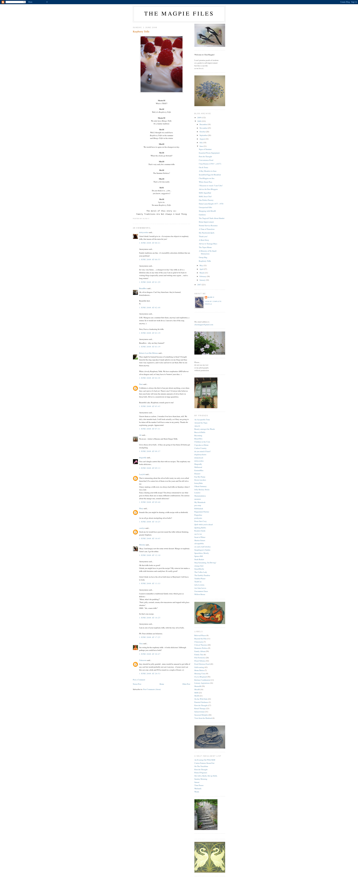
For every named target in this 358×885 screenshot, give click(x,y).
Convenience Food (206, 160)
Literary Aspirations (201, 683)
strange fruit (198, 566)
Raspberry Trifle (141, 31)
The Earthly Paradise (202, 575)
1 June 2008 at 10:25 (149, 521)
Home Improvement (206, 222)
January (203, 280)
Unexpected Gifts (205, 207)
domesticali (198, 457)
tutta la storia (199, 585)
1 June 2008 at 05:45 (149, 406)
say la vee (198, 534)
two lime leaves (200, 588)
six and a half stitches (202, 546)
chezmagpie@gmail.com (203, 324)
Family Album (199, 651)
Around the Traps (200, 422)
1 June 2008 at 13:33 (149, 583)
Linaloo (197, 492)
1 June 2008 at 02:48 (149, 307)
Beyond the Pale (200, 638)
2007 (199, 284)
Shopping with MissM (207, 211)
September (204, 135)
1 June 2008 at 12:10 (149, 555)
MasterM (197, 686)
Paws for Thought (205, 156)
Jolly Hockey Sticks (201, 489)
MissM (197, 689)
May (201, 265)
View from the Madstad (203, 718)
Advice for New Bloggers (208, 189)
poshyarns (198, 518)
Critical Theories (200, 645)
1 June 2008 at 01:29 (149, 282)
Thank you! (203, 236)
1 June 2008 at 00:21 (149, 243)
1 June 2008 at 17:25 (149, 637)
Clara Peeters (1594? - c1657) (210, 163)
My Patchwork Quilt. (207, 232)
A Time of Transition (207, 229)
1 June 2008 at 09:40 (149, 502)
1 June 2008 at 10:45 (149, 538)
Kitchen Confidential (202, 680)
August (202, 139)
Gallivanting (199, 667)
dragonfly (142, 457)
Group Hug (203, 257)
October (203, 131)
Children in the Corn (202, 441)
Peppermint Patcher (201, 511)
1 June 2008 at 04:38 (149, 378)
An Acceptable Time (202, 419)
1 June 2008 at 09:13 (149, 468)
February (203, 276)
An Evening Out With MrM (204, 760)
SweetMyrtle (199, 569)
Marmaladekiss (200, 496)
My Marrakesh (199, 502)
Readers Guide (199, 530)
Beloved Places (200, 635)
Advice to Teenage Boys (208, 243)
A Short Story (204, 240)
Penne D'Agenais (200, 772)
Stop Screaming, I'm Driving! (205, 562)
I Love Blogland (200, 676)
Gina (141, 643)
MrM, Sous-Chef (205, 196)
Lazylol (142, 474)
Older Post (186, 684)
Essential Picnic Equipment (209, 153)
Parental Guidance (201, 702)
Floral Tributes (199, 661)
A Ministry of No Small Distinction (207, 252)
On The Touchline (201, 766)
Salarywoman (199, 711)
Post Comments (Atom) (152, 689)
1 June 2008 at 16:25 (149, 617)
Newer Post (137, 684)
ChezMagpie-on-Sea (206, 178)
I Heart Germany (200, 486)
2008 (199, 121)
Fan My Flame (199, 477)
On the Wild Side (200, 699)
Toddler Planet (199, 578)
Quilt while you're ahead (203, 524)
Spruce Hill (198, 556)
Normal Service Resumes (208, 225)
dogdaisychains (200, 454)
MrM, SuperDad (205, 193)
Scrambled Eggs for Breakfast (210, 174)
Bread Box (198, 438)
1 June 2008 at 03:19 (149, 333)
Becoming (198, 435)
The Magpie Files (179, 13)
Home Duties (199, 670)
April (202, 269)
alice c (211, 297)
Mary (141, 508)
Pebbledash (198, 508)
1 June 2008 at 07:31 (149, 428)
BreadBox (143, 288)
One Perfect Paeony (206, 200)
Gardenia (202, 214)
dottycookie (143, 232)
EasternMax (198, 470)
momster (197, 499)
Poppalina (198, 515)
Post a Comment (139, 679)
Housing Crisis (200, 673)
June (201, 146)
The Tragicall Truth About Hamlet (211, 218)
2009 (199, 117)
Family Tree (198, 654)
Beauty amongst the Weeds (204, 429)
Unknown (143, 660)
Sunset (196, 782)
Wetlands (197, 788)
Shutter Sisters (199, 540)
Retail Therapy (200, 708)
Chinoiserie (198, 642)
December (204, 124)
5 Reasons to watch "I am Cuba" (211, 185)
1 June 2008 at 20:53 (149, 673)
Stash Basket (199, 559)
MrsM (196, 695)
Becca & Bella (199, 432)
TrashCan (198, 581)
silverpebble (199, 543)
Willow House (199, 594)
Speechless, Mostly (201, 553)
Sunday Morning (200, 779)
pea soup (197, 505)
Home (162, 684)
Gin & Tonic (203, 167)
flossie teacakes (200, 480)
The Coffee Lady (200, 572)
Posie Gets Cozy (200, 521)
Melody (142, 544)
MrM (196, 692)
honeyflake (198, 483)
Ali (140, 435)
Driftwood (198, 467)
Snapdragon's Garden (202, 550)
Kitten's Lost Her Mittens (148, 353)
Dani (141, 384)
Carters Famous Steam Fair (204, 763)
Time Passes (198, 785)
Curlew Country (200, 448)
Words (196, 791)
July (201, 142)
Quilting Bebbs (200, 527)
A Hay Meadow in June (207, 171)
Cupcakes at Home (201, 445)
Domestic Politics (201, 648)
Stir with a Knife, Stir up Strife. (205, 775)
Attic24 (197, 426)
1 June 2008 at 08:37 (149, 451)
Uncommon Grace (201, 591)
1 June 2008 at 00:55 (149, 259)
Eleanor (197, 473)
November (204, 128)
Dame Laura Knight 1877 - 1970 (211, 203)
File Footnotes (199, 657)
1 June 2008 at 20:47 (149, 654)
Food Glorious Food (202, 664)
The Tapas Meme (205, 247)
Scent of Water (199, 537)
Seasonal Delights (201, 715)
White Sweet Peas (205, 182)
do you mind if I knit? (202, 451)
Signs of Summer (205, 149)
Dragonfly (198, 464)
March (202, 272)
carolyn (142, 528)
